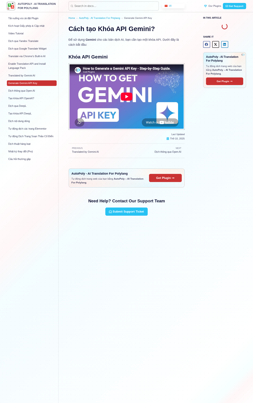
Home (71, 18)
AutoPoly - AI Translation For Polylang (99, 18)
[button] (206, 44)
